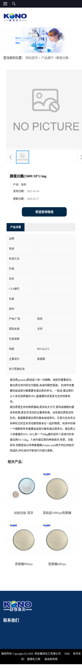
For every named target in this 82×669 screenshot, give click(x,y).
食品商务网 (51, 659)
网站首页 (32, 57)
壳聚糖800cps (24, 564)
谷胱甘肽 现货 (23, 513)
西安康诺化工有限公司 (48, 653)
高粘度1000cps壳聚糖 (57, 513)
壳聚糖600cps (57, 564)
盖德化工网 (33, 659)
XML (67, 653)
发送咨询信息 (44, 211)
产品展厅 (47, 57)
